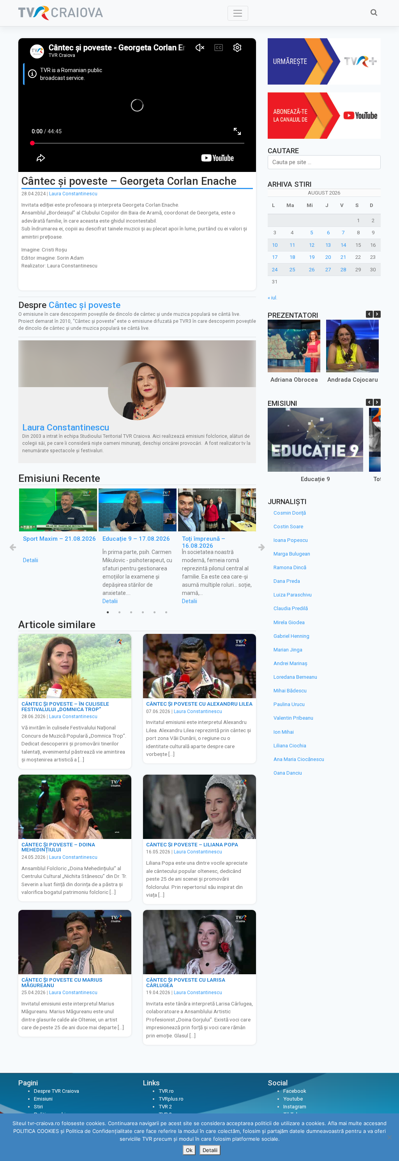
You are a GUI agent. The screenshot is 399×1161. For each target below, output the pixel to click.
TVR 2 (165, 1107)
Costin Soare (288, 526)
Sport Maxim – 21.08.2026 (59, 538)
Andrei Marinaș (290, 663)
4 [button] (143, 612)
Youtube (293, 1099)
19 (311, 257)
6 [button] (166, 612)
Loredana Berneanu (295, 677)
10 (274, 245)
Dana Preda (287, 581)
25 (292, 270)
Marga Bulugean (292, 554)
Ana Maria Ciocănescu (299, 759)
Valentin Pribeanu (293, 718)
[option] (58, 526)
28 (343, 270)
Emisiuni (43, 1099)
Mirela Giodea (289, 622)
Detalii (30, 560)
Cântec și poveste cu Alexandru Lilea (199, 704)
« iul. (272, 298)
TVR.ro (166, 1091)
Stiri (38, 1107)
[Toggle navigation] (238, 13)
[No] (389, 1137)
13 (328, 245)
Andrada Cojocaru (352, 379)
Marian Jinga (288, 650)
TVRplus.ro (171, 1099)
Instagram (294, 1107)
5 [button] (155, 612)
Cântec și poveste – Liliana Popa (192, 844)
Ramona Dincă (290, 567)
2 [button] (120, 612)
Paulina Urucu (289, 704)
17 (274, 257)
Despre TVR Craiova (56, 1091)
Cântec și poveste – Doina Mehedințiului (58, 847)
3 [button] (131, 612)
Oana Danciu (288, 773)
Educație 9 (315, 479)
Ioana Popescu (291, 540)
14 (343, 245)
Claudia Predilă (291, 608)
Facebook (294, 1091)
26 (311, 270)
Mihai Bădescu (290, 691)
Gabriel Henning (291, 636)
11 (292, 245)
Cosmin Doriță (290, 513)
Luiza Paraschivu (293, 595)
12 (311, 245)
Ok (189, 1150)
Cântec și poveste (84, 305)
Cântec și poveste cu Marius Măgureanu (61, 982)
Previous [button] (12, 547)
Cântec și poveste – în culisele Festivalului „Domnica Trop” (65, 706)
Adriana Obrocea (294, 379)
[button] (377, 314)
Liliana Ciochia (290, 746)
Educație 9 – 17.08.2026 (136, 538)
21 (343, 257)
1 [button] (108, 612)
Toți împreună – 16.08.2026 (203, 542)
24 (274, 270)
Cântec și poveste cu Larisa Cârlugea (185, 982)
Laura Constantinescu (73, 193)
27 (328, 270)
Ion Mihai (284, 732)
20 (328, 257)
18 (292, 257)
